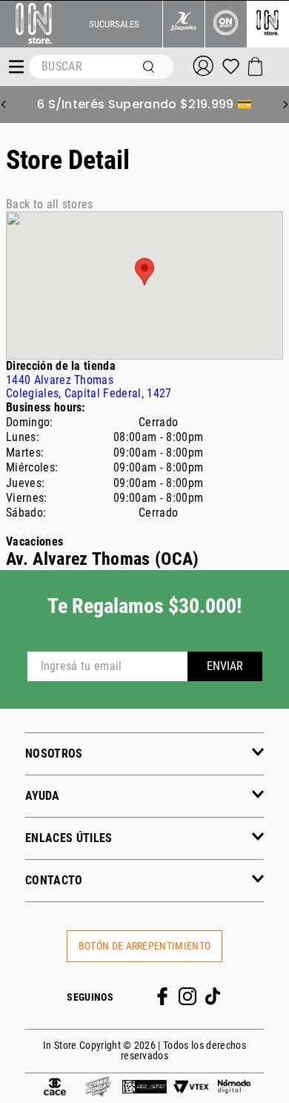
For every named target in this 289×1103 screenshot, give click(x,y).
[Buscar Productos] (152, 67)
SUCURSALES (114, 24)
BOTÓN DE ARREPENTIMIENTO (145, 946)
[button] (144, 753)
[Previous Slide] (3, 104)
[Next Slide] (285, 104)
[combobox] (101, 67)
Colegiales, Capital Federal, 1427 (89, 386)
